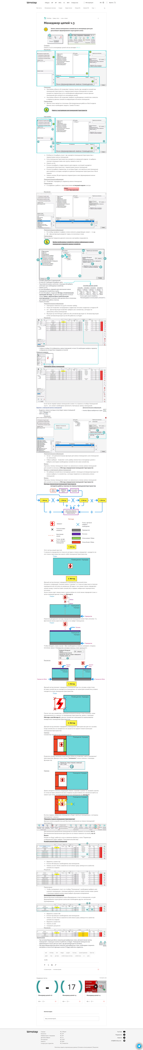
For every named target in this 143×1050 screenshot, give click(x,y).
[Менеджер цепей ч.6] (47, 987)
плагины (74, 952)
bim (57, 952)
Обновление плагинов (50, 8)
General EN (86, 8)
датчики (57, 955)
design (62, 952)
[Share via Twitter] (48, 965)
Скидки (60, 8)
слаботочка (78, 955)
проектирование (83, 952)
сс (84, 955)
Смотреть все (103, 977)
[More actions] (98, 18)
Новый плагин (68, 8)
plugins (68, 952)
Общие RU (77, 8)
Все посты (39, 8)
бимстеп (92, 952)
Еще (93, 8)
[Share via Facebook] (44, 965)
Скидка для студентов (47, 1043)
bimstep (52, 952)
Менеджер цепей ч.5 (69, 995)
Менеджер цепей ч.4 (93, 995)
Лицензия (95, 1047)
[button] (104, 8)
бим (51, 955)
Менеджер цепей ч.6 (45, 995)
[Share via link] (55, 965)
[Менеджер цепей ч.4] (95, 987)
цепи (88, 955)
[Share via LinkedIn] (52, 965)
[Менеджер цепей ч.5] (71, 987)
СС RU (46, 959)
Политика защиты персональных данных (66, 1047)
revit (46, 952)
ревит (46, 955)
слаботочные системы (67, 955)
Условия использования (85, 1047)
